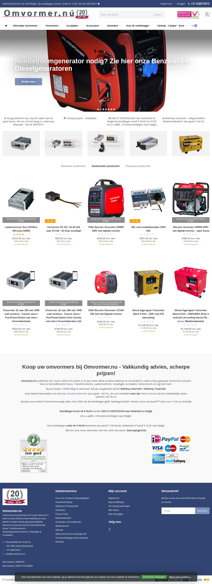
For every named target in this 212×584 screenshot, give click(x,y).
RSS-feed (59, 541)
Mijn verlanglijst (115, 514)
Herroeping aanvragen (119, 506)
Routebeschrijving (63, 502)
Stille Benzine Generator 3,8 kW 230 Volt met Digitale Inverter (106, 312)
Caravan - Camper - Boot (170, 25)
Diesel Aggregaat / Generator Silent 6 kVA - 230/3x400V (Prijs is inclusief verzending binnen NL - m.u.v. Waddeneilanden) (190, 316)
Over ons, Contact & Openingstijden (72, 498)
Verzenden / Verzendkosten (68, 522)
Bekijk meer (28, 81)
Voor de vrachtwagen (137, 25)
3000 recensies (149, 393)
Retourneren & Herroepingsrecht (70, 533)
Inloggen (181, 3)
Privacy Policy (61, 514)
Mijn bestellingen (116, 502)
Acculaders (72, 25)
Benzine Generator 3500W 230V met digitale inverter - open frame (190, 229)
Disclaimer (60, 510)
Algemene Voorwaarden (66, 506)
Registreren (166, 3)
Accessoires (92, 25)
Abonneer (202, 510)
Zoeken (158, 14)
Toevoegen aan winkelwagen (20, 250)
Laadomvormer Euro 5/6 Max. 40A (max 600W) (21, 229)
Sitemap (59, 529)
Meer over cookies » (180, 577)
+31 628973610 (200, 3)
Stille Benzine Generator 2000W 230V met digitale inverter (106, 229)
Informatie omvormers (25, 25)
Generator (112, 25)
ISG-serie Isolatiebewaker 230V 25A (148, 229)
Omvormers (52, 25)
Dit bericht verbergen (154, 577)
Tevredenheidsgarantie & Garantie (71, 537)
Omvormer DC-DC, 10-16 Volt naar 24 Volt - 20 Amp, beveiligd (63, 229)
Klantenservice (62, 526)
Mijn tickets (113, 510)
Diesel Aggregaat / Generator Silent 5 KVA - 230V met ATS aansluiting (148, 314)
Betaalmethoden (63, 518)
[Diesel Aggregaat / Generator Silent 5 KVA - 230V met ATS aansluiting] (148, 282)
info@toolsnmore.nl (15, 554)
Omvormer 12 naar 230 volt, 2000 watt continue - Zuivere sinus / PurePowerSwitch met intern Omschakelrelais (21, 316)
